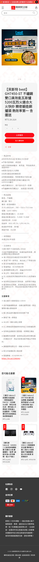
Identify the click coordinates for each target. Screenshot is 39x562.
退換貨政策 (26, 555)
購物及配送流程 (9, 555)
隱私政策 (18, 555)
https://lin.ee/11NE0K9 (11, 358)
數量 (6, 125)
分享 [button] (9, 147)
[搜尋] (33, 13)
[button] (2, 7)
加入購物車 (19, 140)
